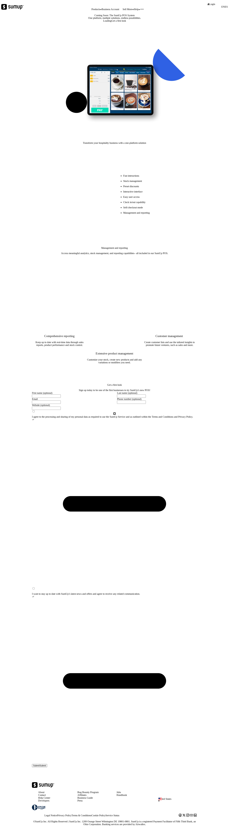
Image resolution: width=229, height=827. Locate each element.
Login (212, 4)
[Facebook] (180, 815)
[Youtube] (191, 815)
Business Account (110, 9)
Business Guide (85, 798)
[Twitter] (184, 815)
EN (223, 7)
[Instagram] (188, 815)
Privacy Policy (64, 815)
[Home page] (43, 787)
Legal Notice (50, 815)
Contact (42, 795)
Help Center (44, 798)
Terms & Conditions (81, 815)
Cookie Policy (98, 815)
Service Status (112, 815)
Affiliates (81, 795)
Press (80, 800)
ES (226, 7)
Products (95, 9)
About (41, 792)
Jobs (119, 792)
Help (136, 9)
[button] (179, 801)
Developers (43, 800)
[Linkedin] (195, 815)
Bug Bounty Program (88, 792)
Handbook (122, 795)
